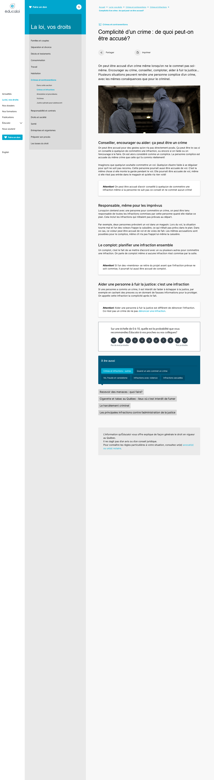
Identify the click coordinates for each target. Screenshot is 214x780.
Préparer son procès (40, 137)
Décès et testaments (41, 53)
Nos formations (9, 111)
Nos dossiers (8, 105)
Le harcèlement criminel (114, 405)
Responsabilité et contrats (43, 110)
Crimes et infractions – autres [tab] (117, 371)
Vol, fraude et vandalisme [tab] (115, 378)
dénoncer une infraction (152, 311)
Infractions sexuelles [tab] (173, 378)
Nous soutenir (8, 129)
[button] (79, 6)
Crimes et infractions (46, 90)
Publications (8, 117)
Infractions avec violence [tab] (146, 378)
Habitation (36, 73)
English (5, 152)
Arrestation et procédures (47, 94)
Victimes (40, 98)
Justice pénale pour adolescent (49, 103)
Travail (34, 67)
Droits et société (38, 117)
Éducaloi (6, 123)
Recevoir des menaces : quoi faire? (121, 391)
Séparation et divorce (41, 47)
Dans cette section (44, 85)
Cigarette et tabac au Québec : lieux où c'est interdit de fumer (137, 398)
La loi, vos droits (10, 99)
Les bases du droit (39, 143)
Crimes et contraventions (43, 80)
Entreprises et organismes (43, 130)
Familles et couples (40, 40)
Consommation (38, 60)
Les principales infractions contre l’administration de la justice (137, 412)
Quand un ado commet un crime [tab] (152, 371)
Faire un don (14, 137)
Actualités (7, 94)
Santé (33, 123)
